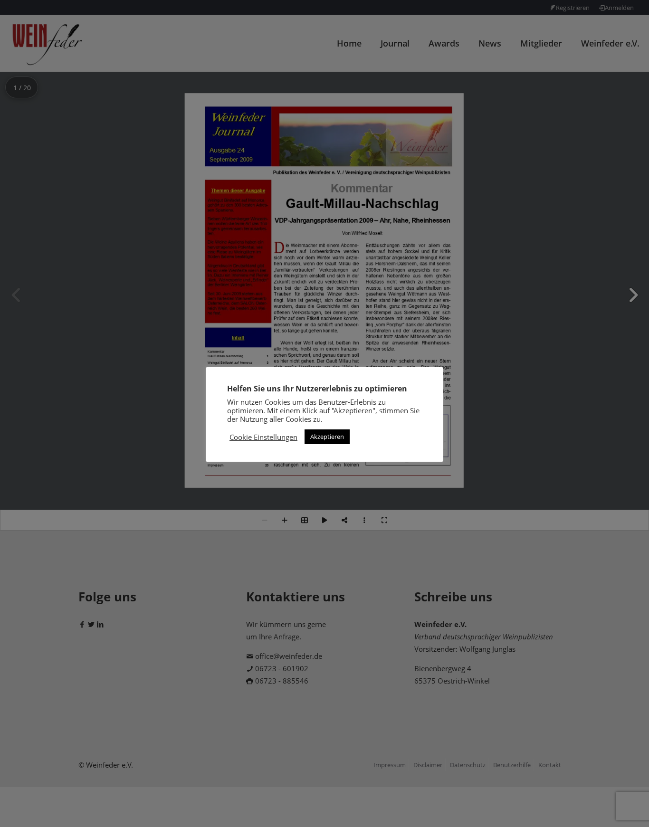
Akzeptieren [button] (327, 436)
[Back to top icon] (603, 807)
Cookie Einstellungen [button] (263, 437)
